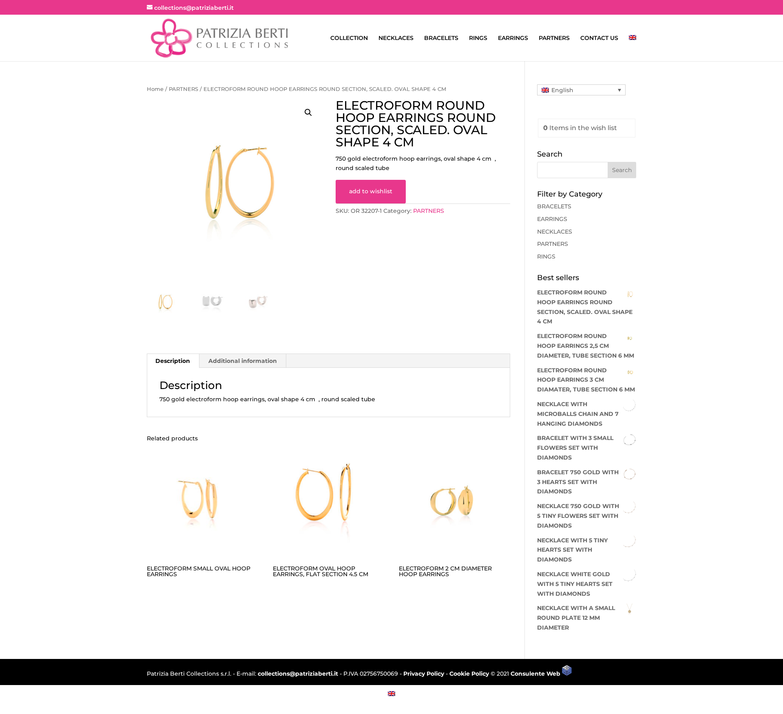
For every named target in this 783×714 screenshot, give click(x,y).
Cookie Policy (469, 673)
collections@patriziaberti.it (298, 673)
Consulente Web (536, 673)
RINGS (478, 38)
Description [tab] (172, 361)
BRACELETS (441, 38)
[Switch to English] (391, 693)
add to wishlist (370, 191)
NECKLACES (396, 38)
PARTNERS (554, 38)
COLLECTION (349, 38)
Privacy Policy (423, 673)
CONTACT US (599, 38)
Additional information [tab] (242, 361)
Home (155, 89)
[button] (308, 112)
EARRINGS (513, 38)
